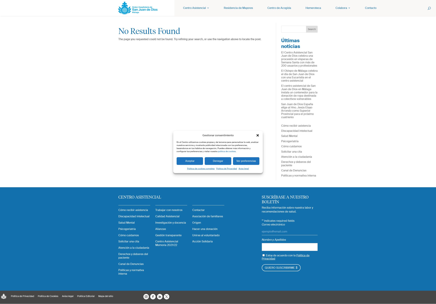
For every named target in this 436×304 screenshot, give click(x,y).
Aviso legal (244, 168)
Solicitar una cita (291, 151)
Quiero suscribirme (280, 268)
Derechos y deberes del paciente (296, 163)
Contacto (370, 8)
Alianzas (160, 229)
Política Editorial (86, 296)
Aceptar (189, 161)
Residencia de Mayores (238, 8)
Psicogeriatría (290, 141)
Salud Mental (289, 136)
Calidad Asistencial (167, 216)
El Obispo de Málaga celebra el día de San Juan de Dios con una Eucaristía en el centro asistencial (299, 75)
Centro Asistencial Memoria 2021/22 (166, 243)
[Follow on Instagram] (146, 296)
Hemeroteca (313, 8)
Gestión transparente (168, 235)
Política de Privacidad (226, 168)
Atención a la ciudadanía (296, 157)
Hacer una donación (204, 229)
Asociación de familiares (207, 216)
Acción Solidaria (202, 241)
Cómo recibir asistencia (296, 126)
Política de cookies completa (201, 168)
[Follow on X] (166, 296)
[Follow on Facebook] (153, 296)
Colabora (341, 8)
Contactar (198, 210)
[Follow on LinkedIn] (159, 296)
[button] (257, 135)
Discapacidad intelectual (296, 131)
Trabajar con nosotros (168, 210)
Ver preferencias (246, 161)
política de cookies (227, 151)
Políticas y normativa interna (298, 175)
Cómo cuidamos (291, 146)
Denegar (218, 161)
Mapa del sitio (105, 296)
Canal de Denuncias (293, 170)
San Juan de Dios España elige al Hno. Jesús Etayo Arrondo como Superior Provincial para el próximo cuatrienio (297, 110)
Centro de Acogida (279, 8)
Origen (196, 222)
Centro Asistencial (194, 8)
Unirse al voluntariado (206, 235)
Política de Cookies (48, 296)
